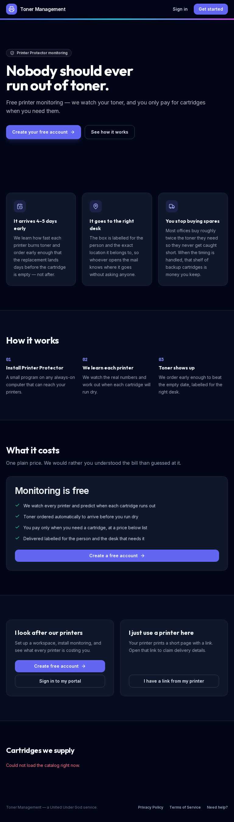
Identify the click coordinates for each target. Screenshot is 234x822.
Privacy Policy (150, 807)
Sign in (180, 9)
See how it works (109, 132)
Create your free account (40, 132)
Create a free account (113, 555)
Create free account (56, 666)
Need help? (217, 807)
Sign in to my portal (60, 681)
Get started (211, 9)
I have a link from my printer (174, 681)
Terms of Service (185, 807)
